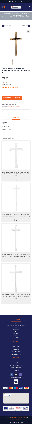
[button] (28, 31)
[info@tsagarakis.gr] (16, 327)
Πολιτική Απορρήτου (16, 419)
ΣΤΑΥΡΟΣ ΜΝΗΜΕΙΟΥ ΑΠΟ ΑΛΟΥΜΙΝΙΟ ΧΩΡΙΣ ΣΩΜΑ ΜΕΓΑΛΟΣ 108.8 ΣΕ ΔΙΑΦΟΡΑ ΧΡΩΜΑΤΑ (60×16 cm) (16, 215)
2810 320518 (16, 333)
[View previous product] (3, 26)
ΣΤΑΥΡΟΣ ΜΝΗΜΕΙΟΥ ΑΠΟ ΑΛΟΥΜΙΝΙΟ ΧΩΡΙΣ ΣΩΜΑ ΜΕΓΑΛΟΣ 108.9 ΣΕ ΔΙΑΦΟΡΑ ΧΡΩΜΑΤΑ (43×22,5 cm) (16, 173)
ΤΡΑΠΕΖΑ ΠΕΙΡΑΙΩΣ (16, 377)
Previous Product (8, 25)
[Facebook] (11, 374)
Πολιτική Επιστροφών (16, 351)
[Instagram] (16, 374)
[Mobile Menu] (29, 7)
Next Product (25, 25)
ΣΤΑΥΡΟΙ (17, 106)
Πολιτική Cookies (15, 417)
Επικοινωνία (7, 417)
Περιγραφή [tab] (16, 117)
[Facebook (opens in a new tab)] (10, 1)
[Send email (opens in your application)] (18, 1)
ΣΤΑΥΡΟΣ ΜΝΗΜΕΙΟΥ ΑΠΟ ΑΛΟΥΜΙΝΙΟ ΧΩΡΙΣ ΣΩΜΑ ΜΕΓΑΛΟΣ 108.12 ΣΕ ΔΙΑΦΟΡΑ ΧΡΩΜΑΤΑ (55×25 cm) (16, 296)
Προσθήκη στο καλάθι (11, 98)
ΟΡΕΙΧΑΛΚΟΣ (11, 106)
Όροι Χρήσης (24, 417)
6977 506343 (16, 337)
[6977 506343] (16, 335)
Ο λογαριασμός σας (16, 354)
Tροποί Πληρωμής (16, 346)
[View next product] (29, 26)
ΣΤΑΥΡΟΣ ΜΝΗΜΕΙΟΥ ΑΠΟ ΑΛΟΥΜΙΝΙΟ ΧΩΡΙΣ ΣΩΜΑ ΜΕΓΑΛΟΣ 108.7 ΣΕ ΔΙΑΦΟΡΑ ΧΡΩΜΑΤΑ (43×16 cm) (16, 255)
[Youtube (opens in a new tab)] (15, 1)
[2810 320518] (16, 331)
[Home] (2, 17)
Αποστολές (16, 349)
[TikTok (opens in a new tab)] (21, 1)
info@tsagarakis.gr (16, 329)
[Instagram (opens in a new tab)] (12, 1)
